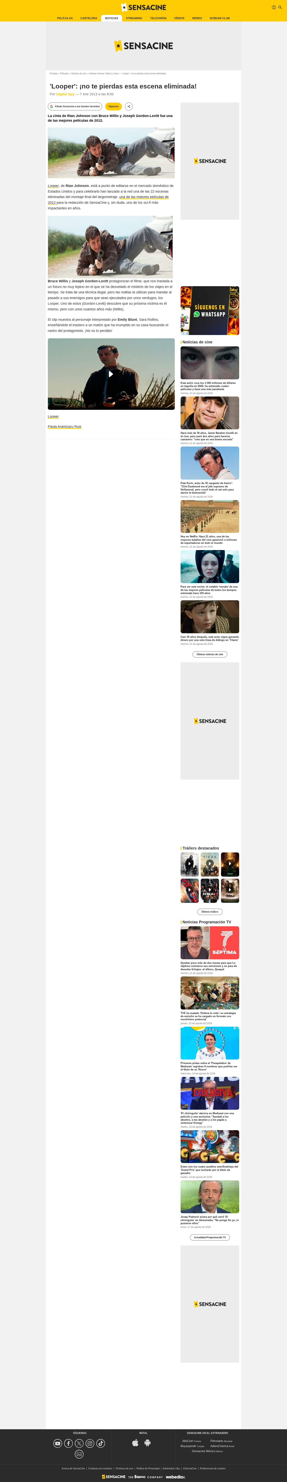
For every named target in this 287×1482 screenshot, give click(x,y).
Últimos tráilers (209, 911)
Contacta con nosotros (100, 1468)
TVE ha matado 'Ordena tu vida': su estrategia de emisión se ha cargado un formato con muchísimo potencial (208, 1016)
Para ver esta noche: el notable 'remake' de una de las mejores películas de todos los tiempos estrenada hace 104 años (209, 590)
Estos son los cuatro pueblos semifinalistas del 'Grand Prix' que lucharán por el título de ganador (209, 1170)
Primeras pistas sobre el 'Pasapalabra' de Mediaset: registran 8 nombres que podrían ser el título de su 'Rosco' (209, 1066)
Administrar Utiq (171, 1468)
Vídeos (179, 18)
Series (197, 18)
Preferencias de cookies (213, 1468)
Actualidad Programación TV (210, 1237)
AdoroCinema (219, 1446)
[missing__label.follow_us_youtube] (58, 1443)
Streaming (134, 18)
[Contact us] (80, 1454)
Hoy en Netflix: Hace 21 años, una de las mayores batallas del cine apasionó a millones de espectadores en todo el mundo (209, 539)
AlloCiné (187, 1441)
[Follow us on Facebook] (69, 1443)
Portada (53, 73)
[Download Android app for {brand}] (149, 1442)
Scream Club (220, 18)
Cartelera (88, 18)
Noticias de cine (78, 73)
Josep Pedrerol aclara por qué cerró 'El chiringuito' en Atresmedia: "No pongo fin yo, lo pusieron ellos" (210, 1220)
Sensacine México (203, 1451)
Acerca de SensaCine (73, 1468)
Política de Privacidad (148, 1468)
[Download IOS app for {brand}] (137, 1442)
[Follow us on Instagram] (90, 1443)
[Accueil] (143, 7)
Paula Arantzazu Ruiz (64, 427)
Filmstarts (216, 1441)
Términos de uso (124, 1468)
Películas (65, 18)
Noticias (111, 18)
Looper (53, 416)
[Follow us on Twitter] (80, 1443)
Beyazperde (188, 1446)
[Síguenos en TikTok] (101, 1443)
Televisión (158, 18)
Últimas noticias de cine (210, 654)
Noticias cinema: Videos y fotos (104, 73)
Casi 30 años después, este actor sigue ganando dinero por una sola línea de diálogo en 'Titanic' (210, 638)
